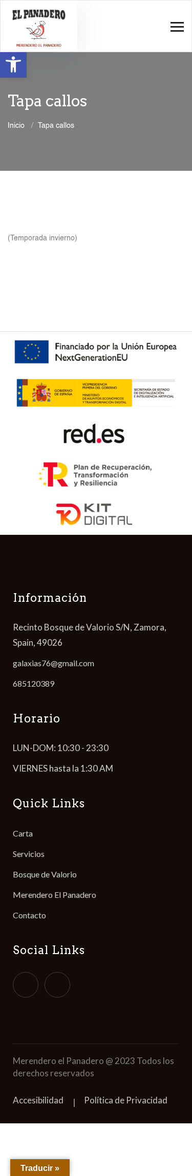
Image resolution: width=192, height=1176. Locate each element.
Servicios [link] (29, 853)
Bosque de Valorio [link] (45, 874)
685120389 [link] (33, 683)
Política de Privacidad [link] (125, 1100)
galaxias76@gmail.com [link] (53, 663)
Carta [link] (23, 833)
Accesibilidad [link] (38, 1100)
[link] (13, 64)
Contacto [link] (29, 915)
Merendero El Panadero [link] (54, 894)
